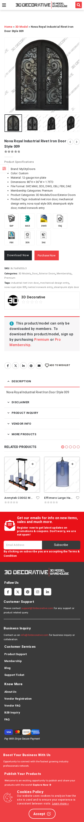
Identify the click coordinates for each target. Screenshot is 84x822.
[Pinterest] (27, 591)
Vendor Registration (18, 698)
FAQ (6, 719)
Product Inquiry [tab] (25, 412)
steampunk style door (66, 287)
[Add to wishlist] (38, 497)
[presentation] (9, 75)
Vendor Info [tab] (21, 423)
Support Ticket (14, 674)
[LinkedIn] (47, 591)
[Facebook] (8, 591)
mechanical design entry (54, 282)
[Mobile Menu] (4, 5)
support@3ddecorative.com (37, 608)
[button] (78, 5)
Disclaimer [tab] (20, 402)
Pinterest (31, 365)
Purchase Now (47, 255)
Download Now (18, 255)
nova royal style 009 (15, 287)
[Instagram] (37, 591)
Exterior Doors (47, 273)
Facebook (7, 365)
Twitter (15, 365)
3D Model (21, 26)
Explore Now (41, 784)
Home (8, 26)
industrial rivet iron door (25, 282)
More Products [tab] (24, 434)
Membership (64, 273)
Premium (9, 278)
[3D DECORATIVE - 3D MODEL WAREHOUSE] (41, 5)
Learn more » (60, 803)
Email (39, 365)
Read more (32, 464)
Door (35, 273)
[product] (22, 474)
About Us (10, 691)
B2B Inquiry (12, 712)
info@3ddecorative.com (34, 634)
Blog (7, 668)
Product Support (15, 654)
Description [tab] (21, 381)
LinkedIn (23, 365)
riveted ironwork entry (40, 287)
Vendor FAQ (12, 705)
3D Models (25, 273)
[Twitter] (18, 591)
